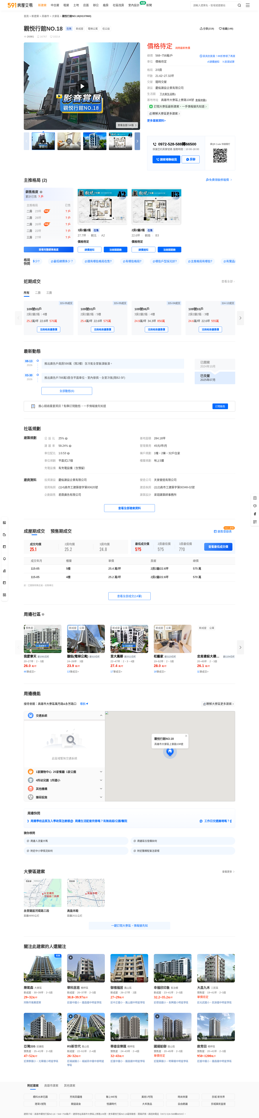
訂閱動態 (220, 444)
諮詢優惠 (221, 193)
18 (159, 710)
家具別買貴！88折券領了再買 (219, 56)
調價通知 (214, 61)
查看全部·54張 (126, 125)
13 (73, 710)
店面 (86, 5)
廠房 (106, 5)
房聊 (192, 159)
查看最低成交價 (218, 585)
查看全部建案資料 (129, 546)
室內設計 (134, 5)
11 (202, 710)
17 (116, 710)
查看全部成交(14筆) (129, 634)
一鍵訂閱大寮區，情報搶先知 (129, 963)
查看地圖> (201, 100)
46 (29, 710)
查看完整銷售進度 (48, 287)
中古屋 (55, 5)
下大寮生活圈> (168, 94)
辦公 (96, 5)
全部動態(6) (67, 429)
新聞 (149, 5)
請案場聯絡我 (168, 159)
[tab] (26, 331)
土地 (76, 5)
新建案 (42, 5)
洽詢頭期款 (115, 288)
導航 (83, 742)
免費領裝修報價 (219, 218)
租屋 (66, 5)
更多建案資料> (156, 120)
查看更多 (227, 910)
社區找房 (118, 5)
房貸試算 (230, 61)
